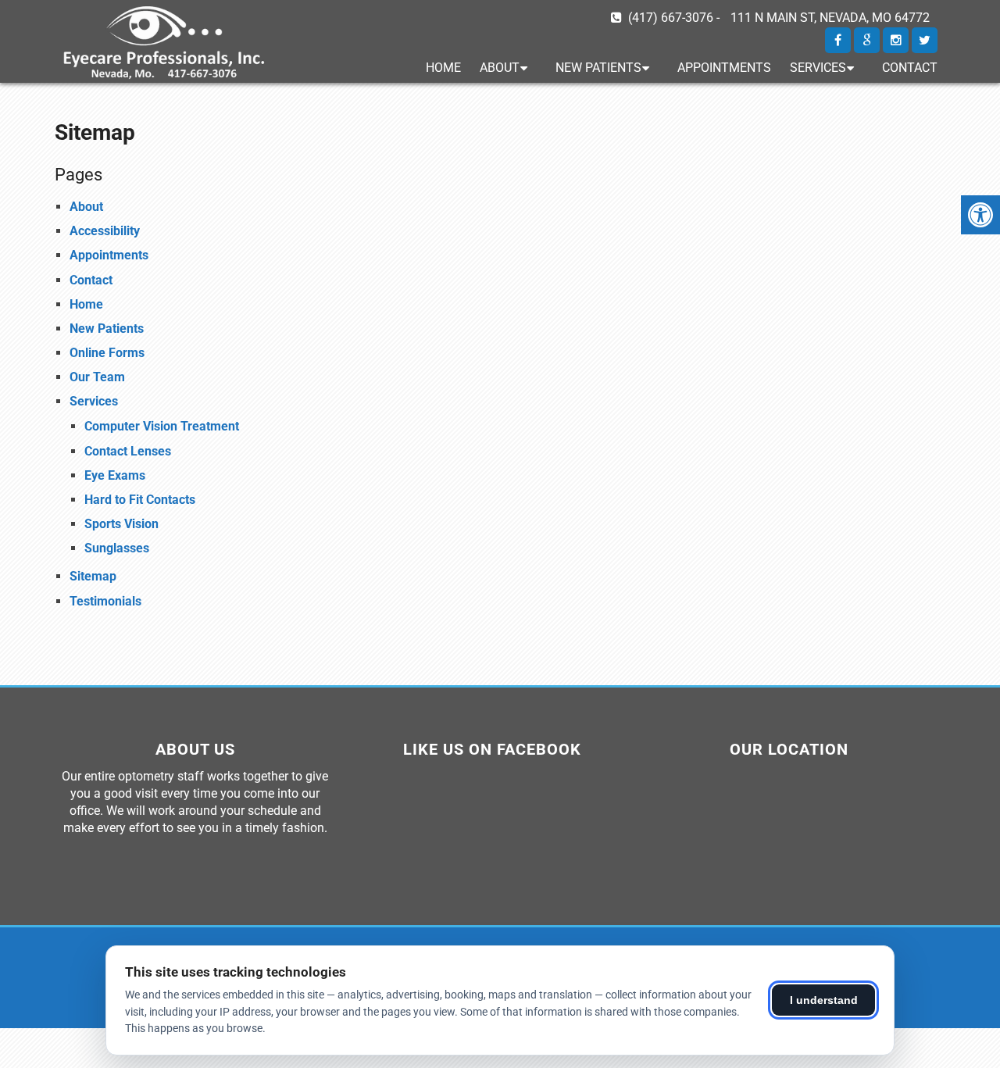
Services (818, 67)
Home (443, 67)
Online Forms (107, 352)
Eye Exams (114, 475)
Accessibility (105, 230)
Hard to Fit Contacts (139, 499)
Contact (910, 67)
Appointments (724, 67)
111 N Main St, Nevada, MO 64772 (830, 17)
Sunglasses (116, 548)
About (500, 67)
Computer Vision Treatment (161, 426)
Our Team (97, 377)
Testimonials (105, 601)
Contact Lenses (127, 451)
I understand (824, 1000)
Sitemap (93, 576)
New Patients (598, 67)
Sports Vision (121, 523)
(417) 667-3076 (670, 17)
